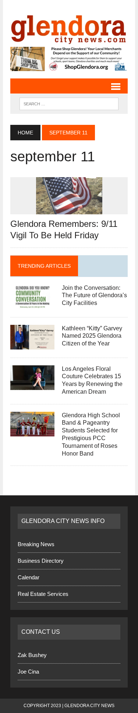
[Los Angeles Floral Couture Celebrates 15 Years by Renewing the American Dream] (32, 385)
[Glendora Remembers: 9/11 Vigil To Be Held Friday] (69, 209)
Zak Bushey (32, 654)
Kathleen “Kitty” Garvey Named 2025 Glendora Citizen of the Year (92, 336)
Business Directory (41, 561)
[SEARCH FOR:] (69, 103)
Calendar (28, 577)
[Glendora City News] (69, 27)
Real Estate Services (43, 594)
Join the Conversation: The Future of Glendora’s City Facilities (94, 295)
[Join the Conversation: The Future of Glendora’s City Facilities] (32, 304)
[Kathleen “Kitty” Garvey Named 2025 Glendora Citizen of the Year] (32, 344)
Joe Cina (28, 671)
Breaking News (36, 544)
